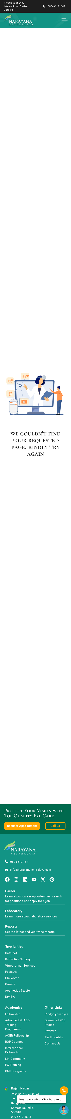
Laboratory (13, 911)
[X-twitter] (42, 879)
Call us (55, 826)
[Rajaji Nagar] (6, 1089)
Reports (11, 926)
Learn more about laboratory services (31, 916)
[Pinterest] (52, 879)
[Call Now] (64, 1090)
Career (10, 891)
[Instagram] (16, 879)
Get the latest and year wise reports (30, 932)
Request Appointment (22, 826)
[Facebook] (7, 879)
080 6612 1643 (21, 1117)
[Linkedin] (25, 879)
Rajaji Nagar (20, 1088)
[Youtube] (34, 879)
